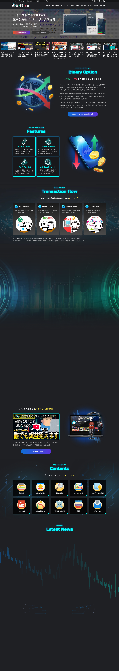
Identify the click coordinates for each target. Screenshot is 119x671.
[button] (54, 58)
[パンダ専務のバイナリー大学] (20, 5)
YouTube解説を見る (36, 451)
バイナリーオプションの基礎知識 (82, 114)
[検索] (106, 1)
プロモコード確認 (40, 32)
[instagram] (95, 1)
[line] (99, 1)
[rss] (104, 1)
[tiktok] (97, 1)
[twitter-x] (93, 1)
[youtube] (102, 1)
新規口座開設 (22, 32)
